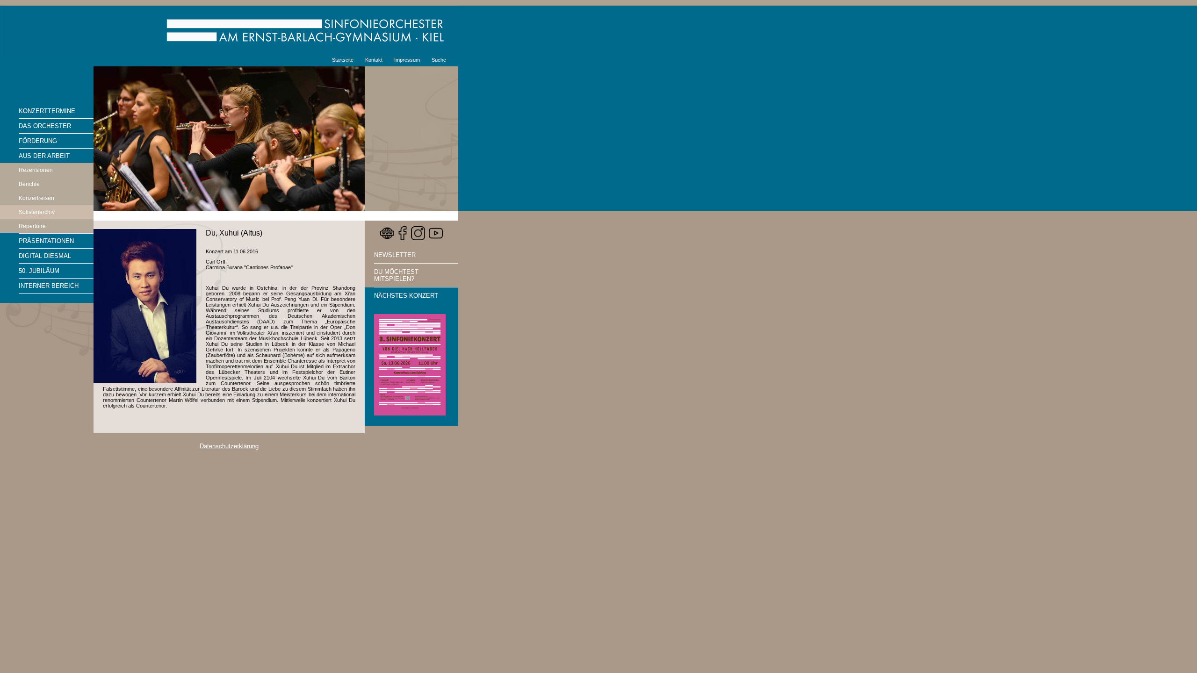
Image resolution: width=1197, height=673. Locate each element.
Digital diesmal (45, 255)
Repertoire (32, 226)
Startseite (342, 60)
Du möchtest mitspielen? (396, 275)
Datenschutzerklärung (229, 446)
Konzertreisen (36, 198)
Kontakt (373, 60)
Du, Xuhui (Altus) (234, 233)
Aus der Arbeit (44, 155)
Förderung (38, 140)
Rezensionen (36, 170)
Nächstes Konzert (406, 295)
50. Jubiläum (39, 270)
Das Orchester (45, 125)
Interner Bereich (49, 285)
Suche (439, 60)
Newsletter (395, 254)
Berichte (29, 184)
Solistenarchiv (37, 212)
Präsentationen (46, 240)
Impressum (407, 60)
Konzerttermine (47, 111)
